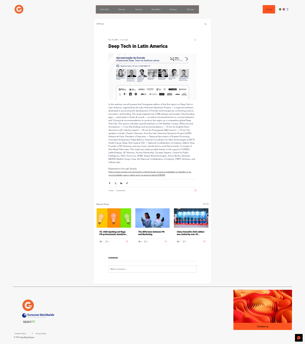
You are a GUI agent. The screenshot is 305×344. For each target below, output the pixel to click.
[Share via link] (127, 183)
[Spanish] (287, 9)
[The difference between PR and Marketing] (152, 218)
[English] (284, 9)
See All (205, 204)
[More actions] (195, 39)
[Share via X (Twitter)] (115, 183)
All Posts (100, 24)
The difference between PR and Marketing (151, 233)
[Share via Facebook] (109, 183)
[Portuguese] (280, 9)
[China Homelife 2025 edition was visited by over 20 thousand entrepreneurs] (191, 218)
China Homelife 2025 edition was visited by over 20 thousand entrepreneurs (190, 233)
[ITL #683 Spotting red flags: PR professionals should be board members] (114, 218)
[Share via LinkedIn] (121, 183)
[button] (205, 24)
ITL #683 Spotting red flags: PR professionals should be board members (112, 233)
